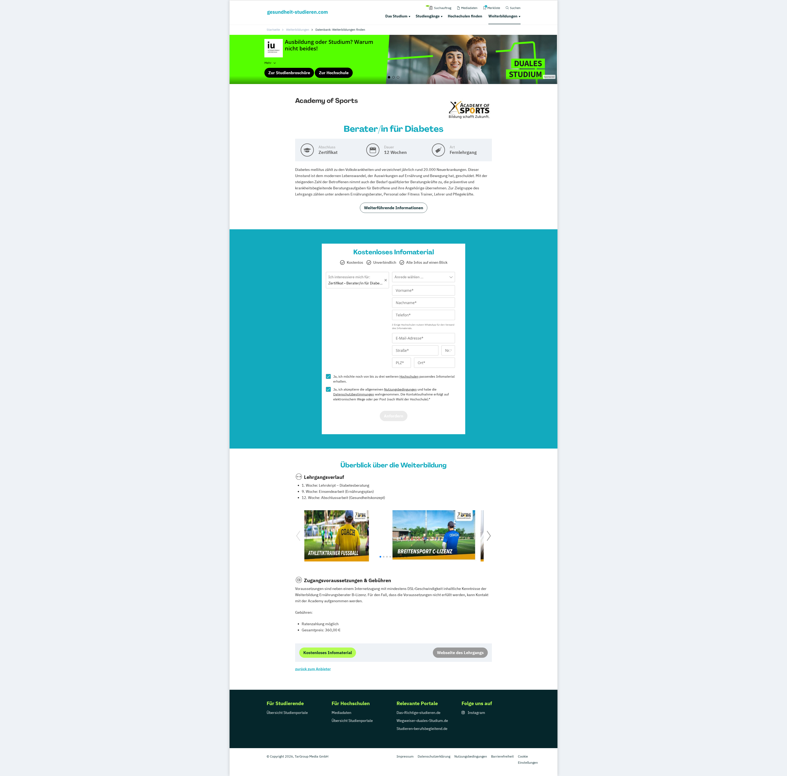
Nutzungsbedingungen (400, 389)
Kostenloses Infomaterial (327, 652)
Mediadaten (341, 712)
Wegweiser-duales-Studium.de (422, 720)
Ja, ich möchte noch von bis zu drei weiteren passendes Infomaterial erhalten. (394, 378)
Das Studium (396, 16)
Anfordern (393, 416)
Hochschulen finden (465, 16)
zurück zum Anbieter (313, 669)
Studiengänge (428, 16)
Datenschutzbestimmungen (353, 394)
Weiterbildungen (502, 16)
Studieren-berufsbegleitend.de (422, 728)
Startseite (273, 30)
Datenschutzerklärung (434, 756)
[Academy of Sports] (469, 109)
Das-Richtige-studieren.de (418, 712)
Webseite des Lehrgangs (460, 652)
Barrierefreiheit (502, 756)
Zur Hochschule (334, 72)
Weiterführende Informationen (393, 207)
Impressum (405, 756)
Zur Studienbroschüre (289, 72)
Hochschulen (409, 376)
